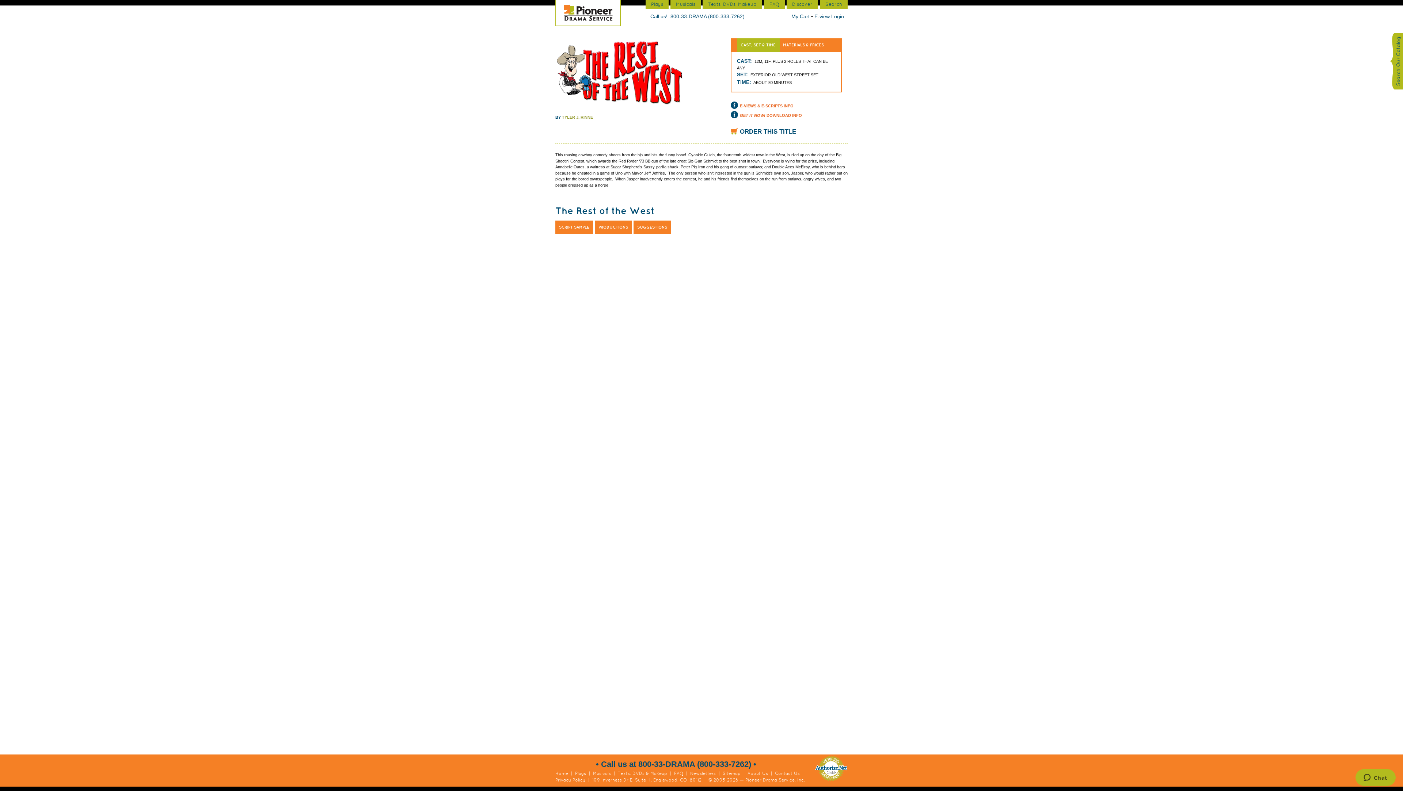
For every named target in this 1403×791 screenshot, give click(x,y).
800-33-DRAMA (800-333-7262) (707, 16)
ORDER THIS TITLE (768, 131)
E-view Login (829, 16)
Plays (580, 773)
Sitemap (732, 773)
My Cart (801, 16)
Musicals (602, 773)
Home (561, 773)
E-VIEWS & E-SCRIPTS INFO (767, 106)
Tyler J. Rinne (577, 117)
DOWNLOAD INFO (771, 115)
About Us (758, 773)
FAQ (678, 773)
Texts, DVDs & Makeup (642, 773)
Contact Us (787, 773)
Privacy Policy (570, 780)
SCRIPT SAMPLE (574, 227)
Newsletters (703, 773)
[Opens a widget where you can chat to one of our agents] (1375, 778)
